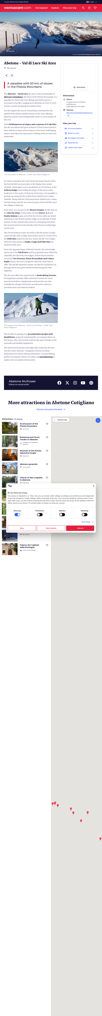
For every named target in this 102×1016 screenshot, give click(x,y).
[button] (71, 808)
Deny (22, 528)
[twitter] (67, 383)
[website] (91, 383)
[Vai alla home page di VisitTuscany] (17, 8)
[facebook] (59, 383)
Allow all (80, 528)
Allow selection (51, 528)
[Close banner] (93, 486)
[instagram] (75, 383)
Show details (85, 522)
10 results (18, 419)
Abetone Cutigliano (13, 97)
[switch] (40, 514)
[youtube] (83, 383)
